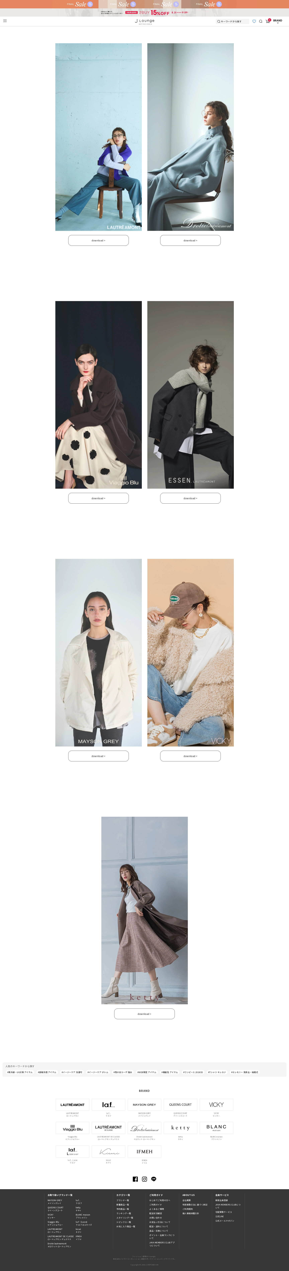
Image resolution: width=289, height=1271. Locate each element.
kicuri (78, 1230)
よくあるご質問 (156, 1208)
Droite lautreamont (59, 1245)
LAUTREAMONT (55, 1230)
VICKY (51, 1216)
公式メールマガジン (224, 1220)
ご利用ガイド (155, 1204)
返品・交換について (158, 1230)
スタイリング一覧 (124, 1217)
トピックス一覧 (123, 1222)
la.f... (79, 1201)
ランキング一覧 (123, 1213)
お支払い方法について (159, 1222)
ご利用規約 (187, 1208)
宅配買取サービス (223, 1211)
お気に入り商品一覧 (125, 1226)
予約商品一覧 (122, 1208)
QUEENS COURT (56, 1209)
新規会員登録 (221, 1200)
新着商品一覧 (122, 1204)
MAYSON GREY (55, 1201)
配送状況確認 (155, 1213)
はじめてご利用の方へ (159, 1200)
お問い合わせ (155, 1217)
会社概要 (186, 1200)
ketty (78, 1209)
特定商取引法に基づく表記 (195, 1204)
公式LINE (219, 1216)
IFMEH (79, 1237)
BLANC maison (83, 1216)
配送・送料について (158, 1226)
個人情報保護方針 (190, 1213)
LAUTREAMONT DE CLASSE (61, 1237)
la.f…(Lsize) (84, 1223)
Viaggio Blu (55, 1223)
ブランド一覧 (122, 1200)
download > (98, 240)
